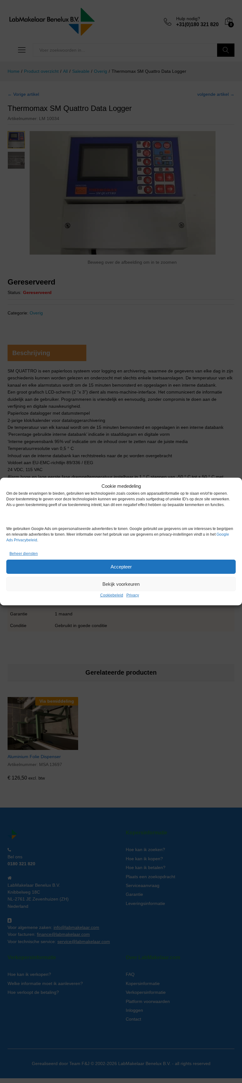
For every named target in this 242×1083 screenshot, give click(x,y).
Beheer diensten (23, 553)
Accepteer (121, 566)
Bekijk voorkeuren (121, 584)
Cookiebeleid (111, 595)
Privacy (132, 595)
